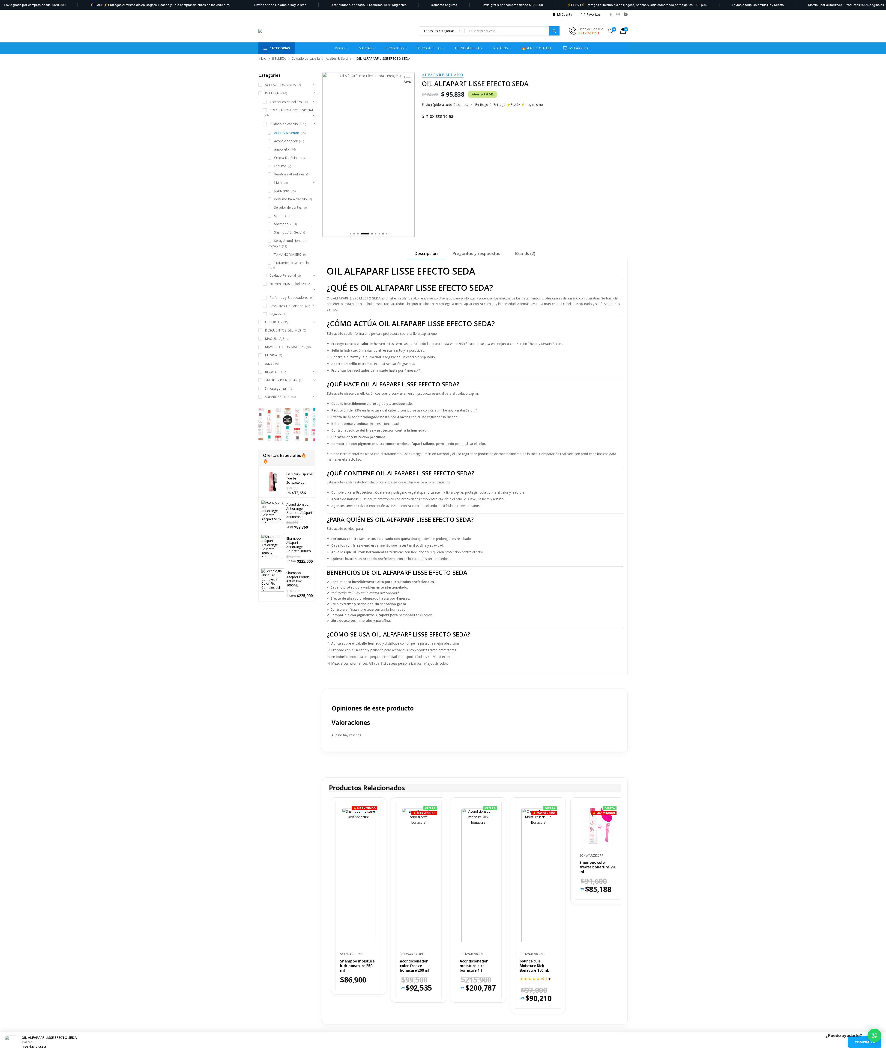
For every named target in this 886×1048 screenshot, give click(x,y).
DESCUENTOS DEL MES (283, 330)
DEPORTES (273, 322)
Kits (277, 182)
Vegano (275, 314)
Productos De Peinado (286, 306)
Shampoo (281, 224)
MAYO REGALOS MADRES (284, 347)
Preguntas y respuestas (476, 254)
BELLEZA (279, 58)
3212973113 (588, 32)
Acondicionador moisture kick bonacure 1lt (474, 966)
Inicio (262, 58)
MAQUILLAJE (274, 338)
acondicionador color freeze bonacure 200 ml (414, 966)
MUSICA (271, 355)
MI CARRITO (578, 48)
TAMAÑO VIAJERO (288, 254)
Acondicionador (285, 141)
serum (279, 215)
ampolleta (281, 149)
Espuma (280, 166)
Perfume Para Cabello (290, 199)
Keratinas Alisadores (289, 174)
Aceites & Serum (338, 58)
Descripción (426, 254)
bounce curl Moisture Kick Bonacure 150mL (534, 966)
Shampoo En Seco (288, 232)
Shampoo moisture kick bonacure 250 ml (357, 966)
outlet (269, 363)
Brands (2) (525, 254)
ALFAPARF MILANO (443, 74)
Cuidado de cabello (306, 58)
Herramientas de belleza (287, 283)
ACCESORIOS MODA (280, 85)
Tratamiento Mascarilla (291, 263)
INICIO (340, 48)
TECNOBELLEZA (467, 48)
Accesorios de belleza (285, 102)
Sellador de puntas (288, 207)
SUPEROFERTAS (277, 396)
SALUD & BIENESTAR (281, 380)
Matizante (281, 191)
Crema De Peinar (287, 157)
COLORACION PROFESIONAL (291, 110)
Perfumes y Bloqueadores (288, 297)
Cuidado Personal (282, 275)
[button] (407, 79)
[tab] (426, 255)
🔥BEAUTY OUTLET (537, 48)
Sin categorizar (276, 388)
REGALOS (272, 372)
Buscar (554, 31)
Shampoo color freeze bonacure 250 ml (597, 867)
